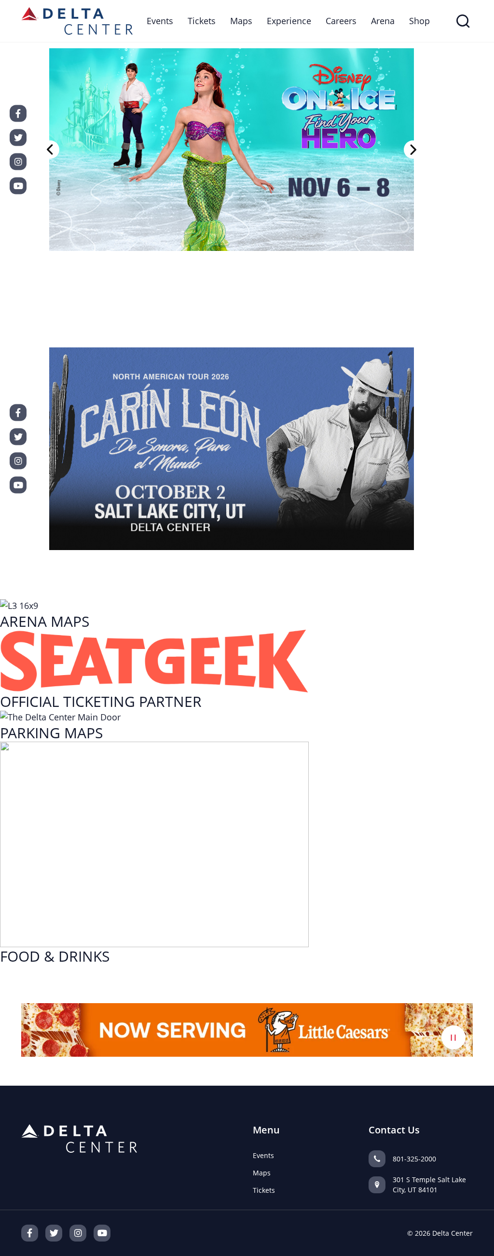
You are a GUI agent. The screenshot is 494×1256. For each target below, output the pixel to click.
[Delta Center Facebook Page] (29, 1233)
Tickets (202, 21)
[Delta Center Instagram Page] (77, 1233)
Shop (419, 21)
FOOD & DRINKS (55, 956)
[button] (50, 149)
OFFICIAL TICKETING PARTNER (101, 701)
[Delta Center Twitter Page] (53, 1233)
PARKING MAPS (51, 732)
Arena (383, 21)
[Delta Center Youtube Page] (102, 1233)
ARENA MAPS (44, 621)
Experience (289, 21)
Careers (341, 21)
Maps (241, 21)
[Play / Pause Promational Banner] (453, 1037)
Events (160, 21)
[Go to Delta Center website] (77, 20)
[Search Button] (463, 21)
